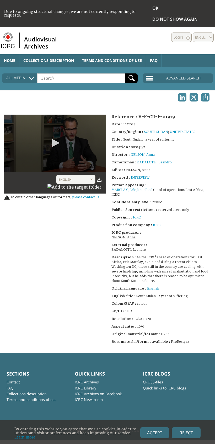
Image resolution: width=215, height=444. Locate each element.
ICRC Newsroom (89, 399)
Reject (186, 433)
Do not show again (175, 19)
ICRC (137, 218)
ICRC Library (85, 388)
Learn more (24, 437)
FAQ (154, 60)
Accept (154, 433)
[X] (194, 97)
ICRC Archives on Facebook (98, 393)
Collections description (48, 60)
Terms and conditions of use (112, 60)
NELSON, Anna (143, 155)
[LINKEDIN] (182, 97)
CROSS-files (153, 381)
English (153, 289)
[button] (55, 143)
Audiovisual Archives (40, 42)
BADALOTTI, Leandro (154, 162)
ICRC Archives (87, 381)
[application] (55, 143)
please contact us (85, 197)
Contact (13, 381)
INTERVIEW (140, 178)
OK (155, 8)
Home (9, 60)
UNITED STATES (182, 132)
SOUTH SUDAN (156, 132)
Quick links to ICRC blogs (164, 388)
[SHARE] (205, 97)
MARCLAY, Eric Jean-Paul (131, 190)
